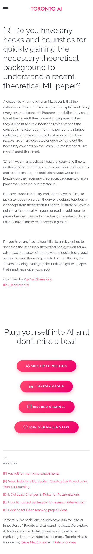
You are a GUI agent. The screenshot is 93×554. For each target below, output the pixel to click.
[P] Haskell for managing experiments (31, 473)
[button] (5, 8)
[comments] (20, 285)
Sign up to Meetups (49, 366)
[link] (6, 285)
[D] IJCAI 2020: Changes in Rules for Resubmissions (41, 495)
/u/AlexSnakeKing (38, 279)
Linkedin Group (49, 386)
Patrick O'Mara (65, 542)
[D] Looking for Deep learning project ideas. (35, 510)
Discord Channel (49, 407)
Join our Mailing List (49, 427)
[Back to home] (46, 8)
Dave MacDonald (34, 542)
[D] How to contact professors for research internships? (44, 502)
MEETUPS (10, 463)
